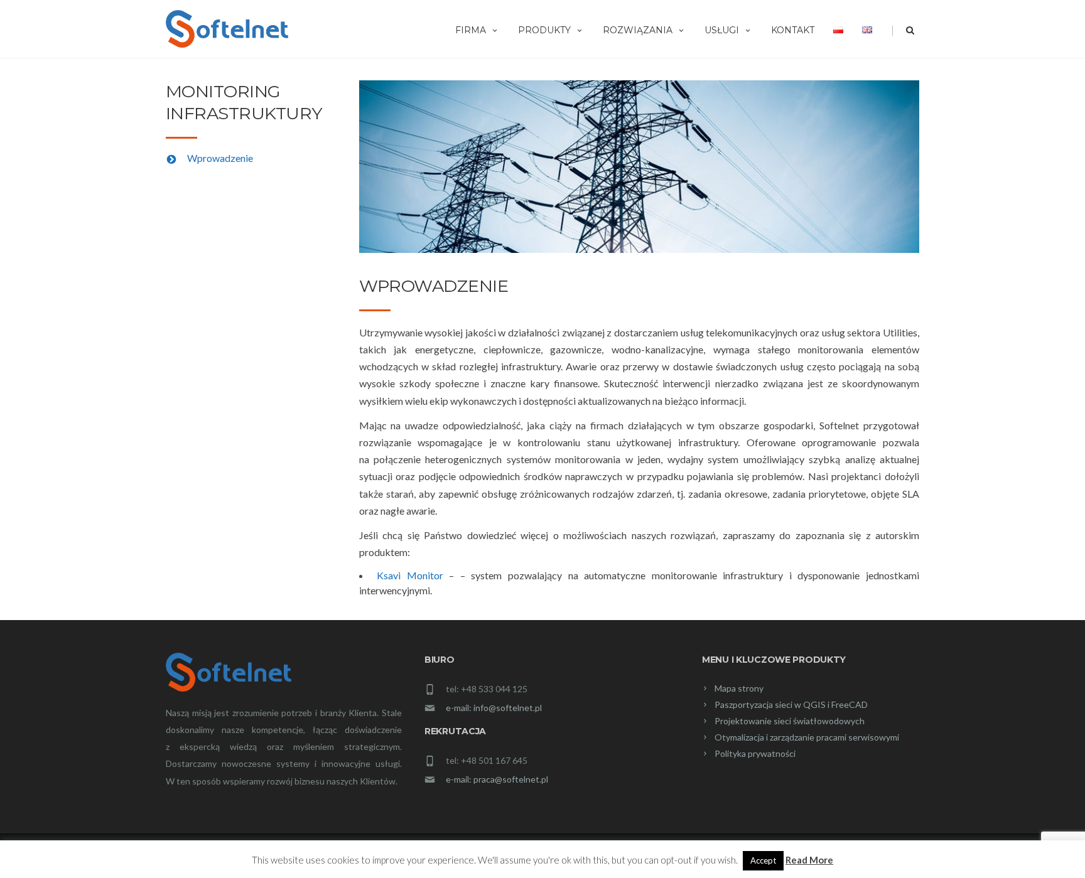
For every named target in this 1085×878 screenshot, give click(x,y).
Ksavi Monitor (410, 575)
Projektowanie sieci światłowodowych (790, 720)
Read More (809, 859)
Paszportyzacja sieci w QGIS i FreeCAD (791, 704)
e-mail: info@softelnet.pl (494, 707)
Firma (470, 30)
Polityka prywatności (755, 753)
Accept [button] (763, 860)
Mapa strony (739, 688)
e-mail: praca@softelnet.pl (497, 779)
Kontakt (792, 30)
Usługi (721, 30)
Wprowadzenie (220, 158)
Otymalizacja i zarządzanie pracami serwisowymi (807, 737)
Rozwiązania (637, 30)
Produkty (544, 30)
